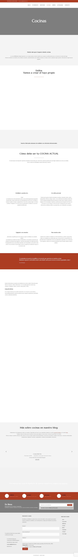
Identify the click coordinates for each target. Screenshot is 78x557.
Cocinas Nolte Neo (37, 454)
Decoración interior (47, 455)
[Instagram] (42, 496)
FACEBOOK (12, 495)
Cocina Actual (41, 455)
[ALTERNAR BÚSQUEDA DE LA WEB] (71, 5)
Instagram (46, 495)
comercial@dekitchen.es (23, 1)
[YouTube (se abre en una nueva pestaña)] (71, 1)
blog (67, 432)
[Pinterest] (24, 496)
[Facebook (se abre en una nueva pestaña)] (66, 1)
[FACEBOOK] (7, 496)
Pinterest (29, 495)
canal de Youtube (57, 432)
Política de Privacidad (53, 507)
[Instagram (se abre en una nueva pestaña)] (70, 1)
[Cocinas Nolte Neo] (37, 446)
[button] (6, 102)
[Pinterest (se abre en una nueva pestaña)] (68, 1)
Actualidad (36, 455)
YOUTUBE (64, 495)
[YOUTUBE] (59, 496)
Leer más (37, 459)
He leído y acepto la (49, 507)
